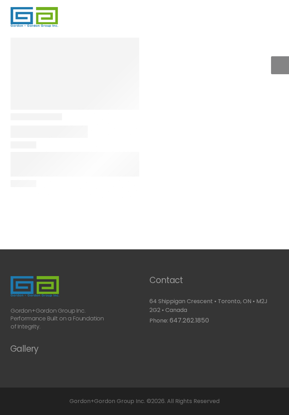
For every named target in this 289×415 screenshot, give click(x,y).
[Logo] (34, 17)
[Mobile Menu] (62, 17)
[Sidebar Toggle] (280, 65)
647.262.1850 (189, 320)
